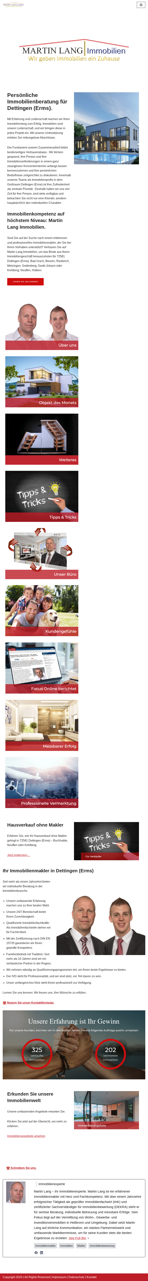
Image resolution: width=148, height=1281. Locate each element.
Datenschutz (76, 1277)
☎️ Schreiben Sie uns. (21, 1167)
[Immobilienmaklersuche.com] (13, 5)
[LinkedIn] (41, 1253)
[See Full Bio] (88, 1238)
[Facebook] (36, 1253)
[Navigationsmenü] (141, 5)
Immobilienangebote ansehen (26, 1136)
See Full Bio (77, 1238)
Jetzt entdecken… (18, 855)
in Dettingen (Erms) (111, 1152)
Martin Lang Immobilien (40, 1152)
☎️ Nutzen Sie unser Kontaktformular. (28, 1002)
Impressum (59, 1277)
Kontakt (91, 1277)
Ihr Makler (77, 1152)
